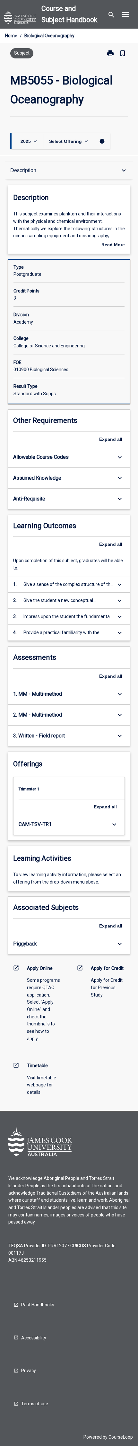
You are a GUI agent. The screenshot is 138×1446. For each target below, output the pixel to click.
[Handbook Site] (20, 17)
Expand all (110, 439)
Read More (113, 245)
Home (11, 35)
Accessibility (33, 1337)
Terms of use (34, 1403)
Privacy (28, 1370)
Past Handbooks (37, 1304)
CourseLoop (120, 1437)
